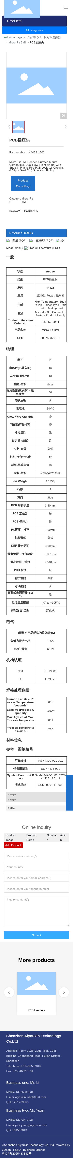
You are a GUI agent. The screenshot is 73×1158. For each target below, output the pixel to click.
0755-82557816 (30, 1066)
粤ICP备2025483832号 (16, 1153)
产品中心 (33, 37)
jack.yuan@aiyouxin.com (31, 1125)
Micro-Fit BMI (17, 42)
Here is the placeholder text (36, 993)
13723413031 (24, 1119)
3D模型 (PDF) (44, 240)
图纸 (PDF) (19, 240)
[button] (9, 992)
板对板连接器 (52, 37)
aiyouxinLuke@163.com (30, 1097)
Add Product (13, 845)
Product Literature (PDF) (44, 247)
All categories (34, 30)
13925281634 (24, 1092)
